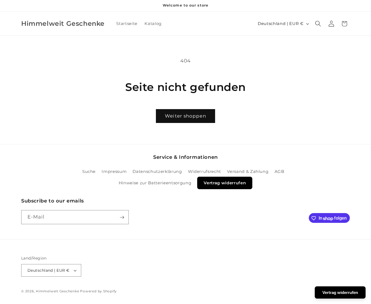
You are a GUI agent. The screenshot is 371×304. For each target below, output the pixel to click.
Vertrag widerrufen (225, 182)
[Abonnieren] (121, 217)
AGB (279, 171)
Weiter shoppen (185, 116)
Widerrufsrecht (204, 171)
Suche (89, 171)
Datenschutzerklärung (157, 171)
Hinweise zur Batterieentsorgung (155, 182)
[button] (318, 23)
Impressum (114, 171)
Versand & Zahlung (247, 171)
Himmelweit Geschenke (57, 291)
